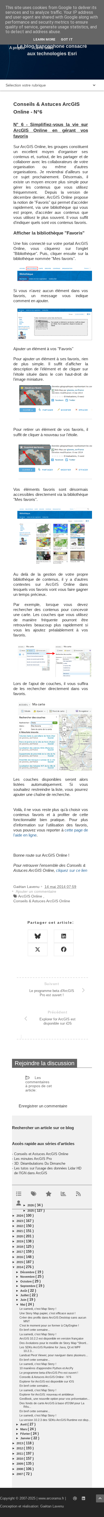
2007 (20, 1474)
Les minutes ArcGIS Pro (33, 1159)
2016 (20, 1257)
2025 (31, 1210)
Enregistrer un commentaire (43, 1106)
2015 (20, 1262)
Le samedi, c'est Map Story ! (37, 1308)
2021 (20, 1231)
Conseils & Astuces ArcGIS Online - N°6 (45, 1377)
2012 (20, 1448)
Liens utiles (44, 47)
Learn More (44, 39)
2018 (20, 1246)
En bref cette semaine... (34, 1329)
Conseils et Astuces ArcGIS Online (41, 1154)
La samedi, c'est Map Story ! (37, 1334)
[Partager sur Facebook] (64, 949)
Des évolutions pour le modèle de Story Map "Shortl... (53, 1343)
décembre (27, 1272)
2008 (20, 1469)
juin (23, 1299)
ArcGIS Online (30, 896)
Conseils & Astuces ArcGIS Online (41, 901)
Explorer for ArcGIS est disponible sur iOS (46, 1381)
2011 (20, 1453)
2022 (20, 1226)
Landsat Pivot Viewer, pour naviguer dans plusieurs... (53, 1355)
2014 (20, 1267)
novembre (27, 1276)
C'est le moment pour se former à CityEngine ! (49, 1325)
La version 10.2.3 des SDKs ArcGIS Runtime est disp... (55, 1419)
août (24, 1290)
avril (23, 1424)
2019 (20, 1241)
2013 (20, 1443)
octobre (26, 1281)
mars (24, 1429)
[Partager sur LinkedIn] (64, 936)
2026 (31, 1205)
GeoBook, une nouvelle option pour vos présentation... (54, 1398)
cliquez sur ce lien (71, 870)
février (25, 1433)
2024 (20, 1215)
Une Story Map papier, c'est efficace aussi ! (47, 1313)
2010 (20, 1458)
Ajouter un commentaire (36, 891)
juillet (25, 1295)
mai (23, 1304)
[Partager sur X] (37, 949)
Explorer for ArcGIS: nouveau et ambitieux (46, 1394)
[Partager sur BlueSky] (37, 936)
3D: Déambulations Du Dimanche (39, 1163)
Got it (67, 39)
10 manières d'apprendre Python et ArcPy (46, 1368)
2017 (20, 1251)
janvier (25, 1438)
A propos (17, 47)
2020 (20, 1236)
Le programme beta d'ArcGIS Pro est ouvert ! (48, 1372)
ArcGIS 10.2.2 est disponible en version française (51, 1338)
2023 (20, 1221)
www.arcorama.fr (51, 1498)
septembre (28, 1286)
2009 (20, 1463)
